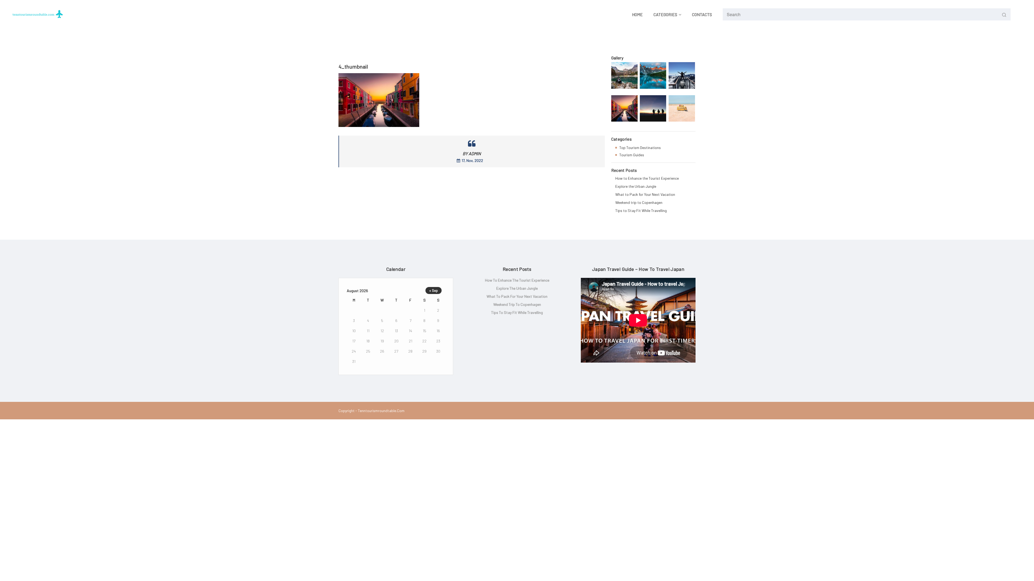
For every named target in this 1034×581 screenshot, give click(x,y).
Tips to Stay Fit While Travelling (641, 210)
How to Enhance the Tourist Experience (647, 178)
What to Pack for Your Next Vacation (645, 194)
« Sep (433, 290)
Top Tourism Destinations (640, 147)
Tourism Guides (631, 155)
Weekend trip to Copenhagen (638, 202)
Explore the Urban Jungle (635, 186)
